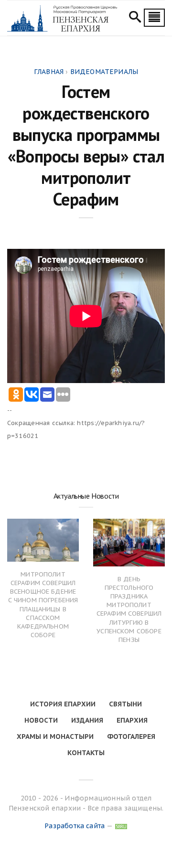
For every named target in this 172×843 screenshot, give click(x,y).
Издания (87, 720)
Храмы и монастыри (55, 736)
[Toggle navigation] (154, 18)
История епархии (63, 704)
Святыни (125, 704)
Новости (41, 720)
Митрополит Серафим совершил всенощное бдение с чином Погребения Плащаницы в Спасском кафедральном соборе (43, 604)
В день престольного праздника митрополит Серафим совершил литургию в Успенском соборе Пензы (129, 609)
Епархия (132, 720)
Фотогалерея (131, 736)
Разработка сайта (74, 826)
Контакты (86, 752)
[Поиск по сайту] (135, 18)
